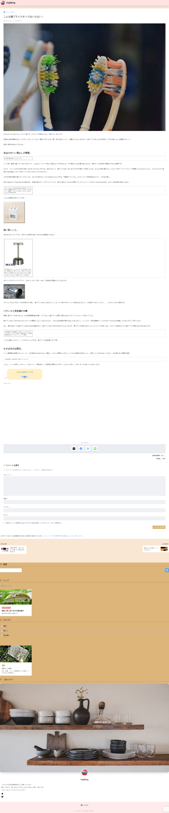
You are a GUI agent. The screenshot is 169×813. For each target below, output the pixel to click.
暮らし (163, 455)
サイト (6, 515)
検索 (167, 570)
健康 (4, 626)
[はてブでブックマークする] (88, 448)
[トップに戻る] (2, 800)
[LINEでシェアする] (95, 448)
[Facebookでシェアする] (81, 448)
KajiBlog (10, 3)
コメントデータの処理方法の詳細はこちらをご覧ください (63, 536)
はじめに (11, 790)
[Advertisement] (56, 412)
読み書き (6, 635)
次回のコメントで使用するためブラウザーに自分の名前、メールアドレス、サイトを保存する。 (34, 523)
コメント (7, 475)
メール (7, 507)
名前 (6, 499)
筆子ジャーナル (6, 586)
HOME (85, 805)
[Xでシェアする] (74, 448)
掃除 (164, 458)
